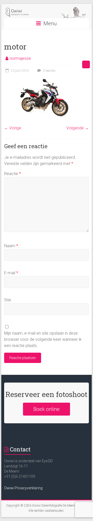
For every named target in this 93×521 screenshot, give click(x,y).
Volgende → (77, 128)
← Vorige (12, 128)
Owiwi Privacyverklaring (23, 488)
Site (7, 299)
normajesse (20, 58)
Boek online (46, 409)
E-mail (11, 272)
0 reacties (49, 70)
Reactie (12, 173)
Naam (11, 245)
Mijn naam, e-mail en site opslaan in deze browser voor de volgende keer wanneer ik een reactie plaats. (43, 339)
